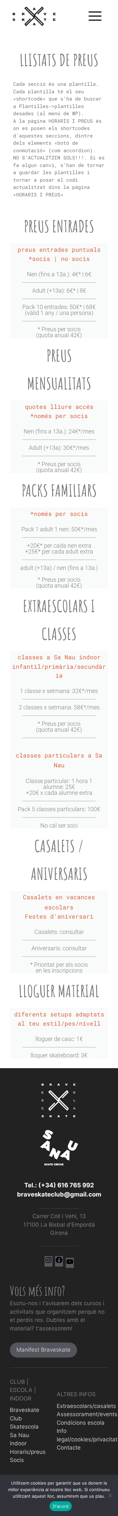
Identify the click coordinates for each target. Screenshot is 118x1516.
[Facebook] (59, 1262)
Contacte (69, 1447)
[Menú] (95, 16)
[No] (110, 1495)
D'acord (61, 1506)
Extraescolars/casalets (86, 1406)
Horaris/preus (28, 1452)
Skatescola (24, 1426)
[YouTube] (70, 1263)
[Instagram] (48, 1262)
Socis (17, 1460)
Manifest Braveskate (43, 1349)
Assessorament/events (87, 1414)
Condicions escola (81, 1422)
